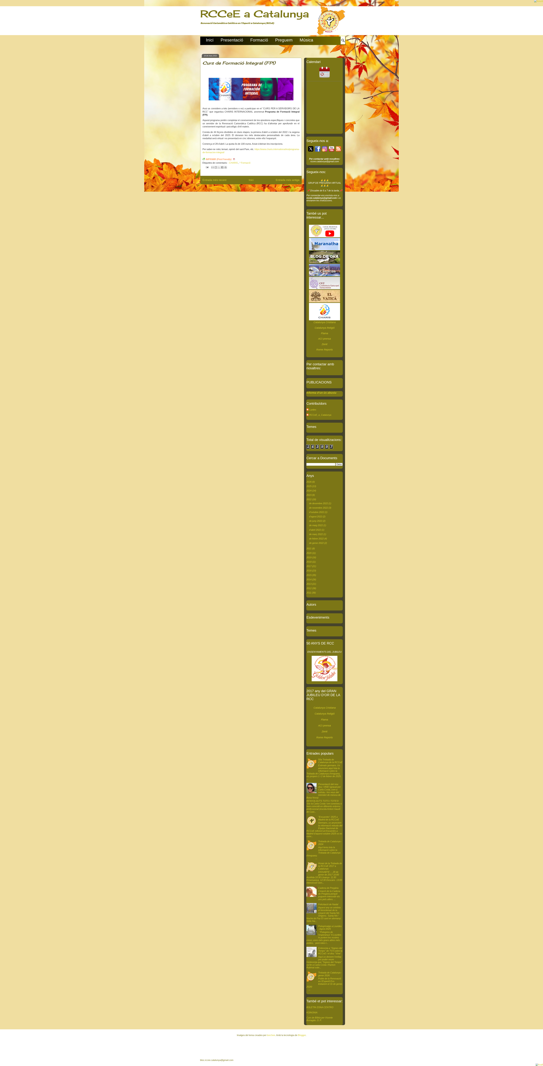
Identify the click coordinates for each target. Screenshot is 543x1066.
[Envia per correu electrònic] (212, 167)
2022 (309, 499)
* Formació (245, 163)
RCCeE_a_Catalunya (320, 415)
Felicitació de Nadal (328, 904)
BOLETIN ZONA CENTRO (319, 1007)
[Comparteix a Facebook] (222, 167)
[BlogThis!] (215, 167)
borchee (271, 1035)
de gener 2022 (316, 543)
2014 (309, 579)
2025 (309, 486)
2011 (308, 593)
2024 (309, 490)
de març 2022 (316, 534)
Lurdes (312, 410)
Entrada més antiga (287, 179)
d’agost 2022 (315, 516)
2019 (309, 557)
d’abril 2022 (315, 530)
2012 (309, 588)
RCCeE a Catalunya (254, 14)
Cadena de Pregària (328, 888)
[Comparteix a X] (219, 167)
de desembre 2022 (318, 503)
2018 (309, 562)
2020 (309, 553)
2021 (309, 548)
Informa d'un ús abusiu (321, 392)
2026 (309, 482)
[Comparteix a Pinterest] (225, 167)
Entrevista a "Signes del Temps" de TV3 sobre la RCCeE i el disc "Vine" (330, 951)
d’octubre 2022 (316, 512)
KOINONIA (311, 1012)
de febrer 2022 (316, 538)
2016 (309, 570)
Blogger (302, 1035)
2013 (309, 584)
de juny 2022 (315, 521)
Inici (251, 179)
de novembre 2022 (318, 508)
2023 (309, 495)
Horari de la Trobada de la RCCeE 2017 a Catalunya (330, 866)
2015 (309, 575)
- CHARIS (233, 163)
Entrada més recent (214, 179)
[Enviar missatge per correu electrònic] (207, 167)
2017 (309, 566)
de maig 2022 (316, 525)
